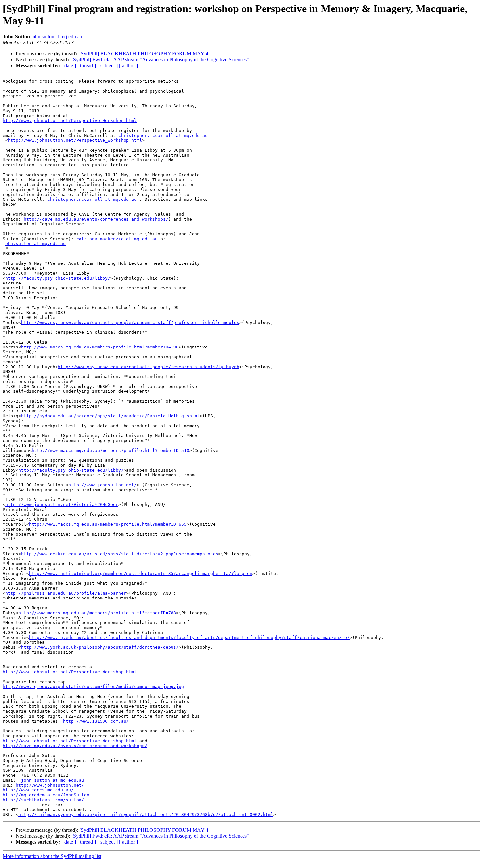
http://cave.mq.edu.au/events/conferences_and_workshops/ (96, 219)
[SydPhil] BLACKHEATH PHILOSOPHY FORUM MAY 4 (143, 53)
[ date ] (68, 65)
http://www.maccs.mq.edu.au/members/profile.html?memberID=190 (100, 347)
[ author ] (128, 65)
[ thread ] (86, 65)
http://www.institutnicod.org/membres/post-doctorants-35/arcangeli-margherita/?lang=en (140, 573)
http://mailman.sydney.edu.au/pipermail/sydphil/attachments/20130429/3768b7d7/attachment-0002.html (145, 814)
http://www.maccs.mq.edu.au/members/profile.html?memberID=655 (108, 524)
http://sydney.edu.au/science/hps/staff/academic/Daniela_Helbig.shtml (110, 415)
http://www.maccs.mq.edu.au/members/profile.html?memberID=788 (97, 612)
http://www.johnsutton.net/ (102, 484)
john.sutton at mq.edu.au (56, 36)
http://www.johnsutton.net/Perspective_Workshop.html (70, 120)
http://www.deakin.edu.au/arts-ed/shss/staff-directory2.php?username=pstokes (119, 553)
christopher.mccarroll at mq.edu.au (163, 135)
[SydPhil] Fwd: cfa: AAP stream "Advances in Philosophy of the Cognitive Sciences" (160, 59)
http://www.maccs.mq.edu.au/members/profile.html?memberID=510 (110, 450)
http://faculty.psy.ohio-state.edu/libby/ (57, 278)
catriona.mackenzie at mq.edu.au (117, 238)
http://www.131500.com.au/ (96, 721)
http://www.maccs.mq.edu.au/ (38, 790)
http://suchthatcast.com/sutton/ (43, 799)
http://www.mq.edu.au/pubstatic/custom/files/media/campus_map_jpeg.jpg (93, 686)
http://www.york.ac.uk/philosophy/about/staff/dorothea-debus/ (100, 647)
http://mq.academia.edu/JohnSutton (46, 794)
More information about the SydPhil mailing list (52, 856)
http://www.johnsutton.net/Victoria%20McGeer (61, 504)
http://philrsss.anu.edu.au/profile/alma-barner (65, 593)
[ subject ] (107, 65)
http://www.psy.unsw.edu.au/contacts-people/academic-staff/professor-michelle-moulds (130, 322)
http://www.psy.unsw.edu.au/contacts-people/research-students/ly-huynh (148, 366)
